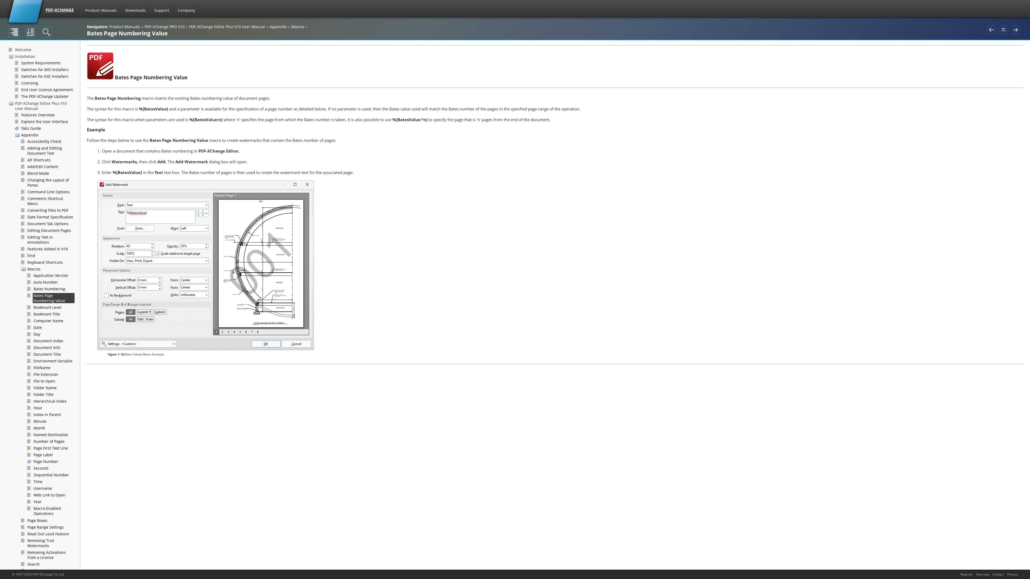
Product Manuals (101, 10)
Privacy (1012, 574)
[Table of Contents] (14, 32)
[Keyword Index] (30, 32)
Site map (982, 574)
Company (186, 10)
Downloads (135, 10)
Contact (998, 574)
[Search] (46, 32)
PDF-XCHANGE (60, 10)
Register (967, 574)
